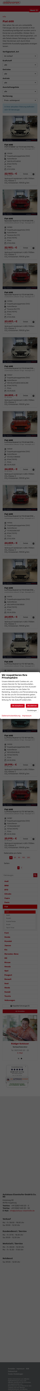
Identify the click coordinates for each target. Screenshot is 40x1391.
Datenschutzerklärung (11, 716)
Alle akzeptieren (17, 706)
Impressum (26, 716)
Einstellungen (32, 710)
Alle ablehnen (32, 706)
